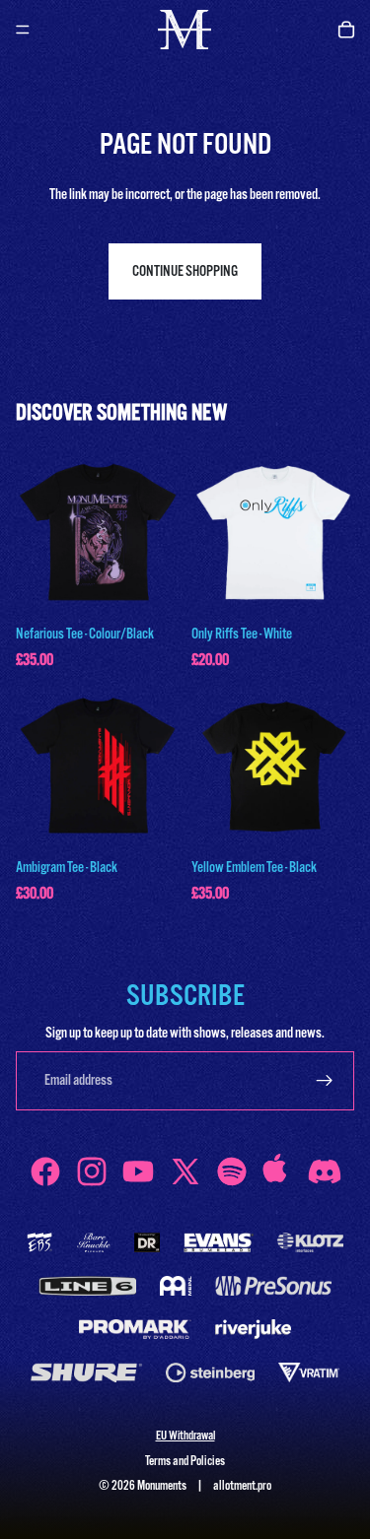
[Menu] (22, 29)
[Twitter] (185, 1171)
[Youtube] (138, 1171)
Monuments (161, 1486)
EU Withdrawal (185, 1436)
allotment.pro (242, 1486)
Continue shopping (185, 271)
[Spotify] (232, 1171)
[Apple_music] (278, 1171)
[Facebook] (45, 1171)
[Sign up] (324, 1081)
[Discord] (324, 1171)
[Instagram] (92, 1171)
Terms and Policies (185, 1461)
